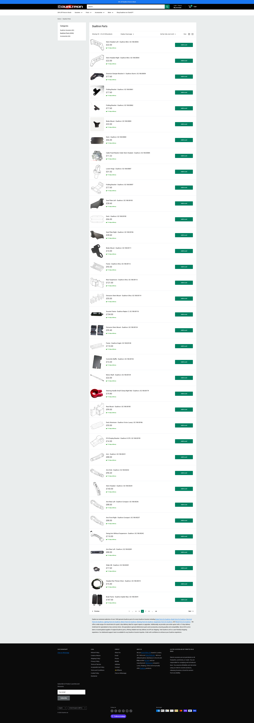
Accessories (98, 12)
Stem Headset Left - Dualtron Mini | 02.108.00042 (122, 42)
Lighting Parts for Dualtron (112, 622)
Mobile (117, 661)
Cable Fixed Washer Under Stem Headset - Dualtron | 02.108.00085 (128, 153)
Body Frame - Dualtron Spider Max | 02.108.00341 (122, 597)
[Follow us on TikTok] (130, 711)
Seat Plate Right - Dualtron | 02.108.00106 (119, 232)
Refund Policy (95, 652)
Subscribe (64, 698)
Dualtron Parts (67, 19)
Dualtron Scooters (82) (67, 30)
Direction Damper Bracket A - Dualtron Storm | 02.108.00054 (126, 74)
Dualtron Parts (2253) (67, 33)
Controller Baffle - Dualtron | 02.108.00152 (120, 359)
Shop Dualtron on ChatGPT (125, 12)
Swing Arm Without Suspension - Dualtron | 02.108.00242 (125, 533)
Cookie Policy (95, 673)
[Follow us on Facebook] (112, 711)
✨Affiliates (118, 670)
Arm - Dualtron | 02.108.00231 (116, 454)
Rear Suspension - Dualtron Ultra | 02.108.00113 (122, 280)
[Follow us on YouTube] (127, 711)
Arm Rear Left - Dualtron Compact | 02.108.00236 (122, 502)
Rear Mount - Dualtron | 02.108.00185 (118, 406)
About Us (117, 652)
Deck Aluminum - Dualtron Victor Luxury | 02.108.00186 (124, 422)
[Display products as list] (189, 34)
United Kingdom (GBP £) (75, 708)
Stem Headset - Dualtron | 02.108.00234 (119, 486)
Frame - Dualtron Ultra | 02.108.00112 (118, 264)
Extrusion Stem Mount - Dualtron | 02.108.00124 (122, 327)
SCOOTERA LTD (146, 652)
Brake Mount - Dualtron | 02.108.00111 (118, 248)
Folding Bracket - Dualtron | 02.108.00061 (119, 89)
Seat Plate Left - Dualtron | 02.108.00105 (119, 200)
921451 (147, 660)
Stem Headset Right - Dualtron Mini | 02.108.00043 (122, 58)
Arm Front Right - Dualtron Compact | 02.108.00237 (123, 517)
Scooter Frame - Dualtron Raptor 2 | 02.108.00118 (122, 311)
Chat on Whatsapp (120, 673)
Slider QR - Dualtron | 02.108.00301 (117, 565)
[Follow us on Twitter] (115, 711)
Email (116, 655)
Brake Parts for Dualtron (162, 619)
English (61, 708)
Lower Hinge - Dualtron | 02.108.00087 (118, 169)
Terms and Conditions (97, 670)
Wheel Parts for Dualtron (183, 622)
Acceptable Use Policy (97, 667)
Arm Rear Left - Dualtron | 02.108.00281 (119, 549)
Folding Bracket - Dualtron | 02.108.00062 (119, 105)
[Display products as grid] (192, 34)
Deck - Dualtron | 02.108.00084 (116, 137)
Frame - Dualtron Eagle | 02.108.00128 (118, 343)
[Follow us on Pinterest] (123, 711)
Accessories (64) (65, 36)
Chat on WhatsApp (63, 652)
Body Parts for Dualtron (178, 619)
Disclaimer (94, 676)
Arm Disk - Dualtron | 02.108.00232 (117, 470)
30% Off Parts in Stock (64, 12)
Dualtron (142, 668)
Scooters (77, 12)
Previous (96, 611)
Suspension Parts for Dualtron (163, 622)
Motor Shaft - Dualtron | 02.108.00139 (118, 375)
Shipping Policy (95, 658)
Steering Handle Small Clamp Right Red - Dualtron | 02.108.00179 (127, 391)
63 (156, 611)
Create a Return (96, 655)
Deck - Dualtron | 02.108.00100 (116, 216)
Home (59, 19)
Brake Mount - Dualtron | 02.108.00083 (118, 121)
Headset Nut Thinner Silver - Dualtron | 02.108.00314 (123, 581)
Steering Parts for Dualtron (145, 622)
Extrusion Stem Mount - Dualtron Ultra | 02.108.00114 (123, 295)
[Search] (167, 6)
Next (190, 611)
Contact (117, 667)
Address (117, 664)
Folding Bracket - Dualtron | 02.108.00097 (119, 185)
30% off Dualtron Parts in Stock (127, 2)
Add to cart (184, 45)
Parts (87, 12)
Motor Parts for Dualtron (128, 622)
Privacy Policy (95, 661)
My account (177, 8)
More (109, 12)
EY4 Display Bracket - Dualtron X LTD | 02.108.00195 (123, 438)
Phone (117, 658)
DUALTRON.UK (150, 655)
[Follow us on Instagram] (119, 711)
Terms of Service (96, 664)
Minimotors (149, 663)
